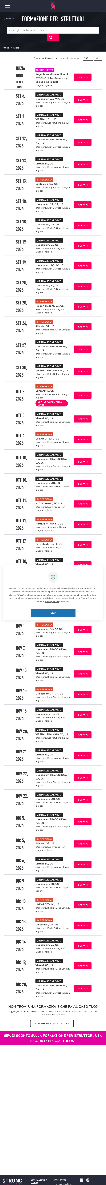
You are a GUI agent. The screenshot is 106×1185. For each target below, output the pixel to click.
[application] (53, 592)
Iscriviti (82, 77)
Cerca (53, 37)
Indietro (10, 19)
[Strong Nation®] (53, 5)
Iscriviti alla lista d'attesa (52, 1023)
